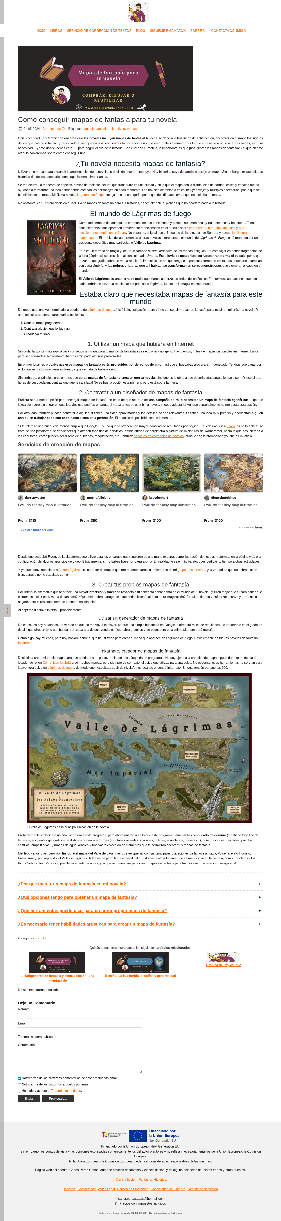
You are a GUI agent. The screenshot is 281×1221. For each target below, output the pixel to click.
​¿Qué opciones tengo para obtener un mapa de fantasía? (77, 897)
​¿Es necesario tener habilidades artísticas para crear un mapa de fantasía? (96, 924)
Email (22, 1023)
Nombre (24, 1009)
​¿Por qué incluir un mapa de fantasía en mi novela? (72, 883)
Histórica (160, 1179)
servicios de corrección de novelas (159, 436)
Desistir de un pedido (203, 1189)
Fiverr (231, 426)
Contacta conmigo (228, 30)
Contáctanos (86, 1189)
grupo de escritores (191, 570)
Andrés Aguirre (69, 570)
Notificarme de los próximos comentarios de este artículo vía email (69, 1078)
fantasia (89, 129)
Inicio (41, 30)
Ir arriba (69, 1189)
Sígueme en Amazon (168, 30)
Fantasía (145, 1179)
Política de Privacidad (132, 1189)
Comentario (26, 1045)
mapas (132, 129)
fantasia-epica (106, 129)
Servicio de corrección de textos (99, 30)
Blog (140, 30)
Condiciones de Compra (168, 1189)
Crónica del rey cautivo (223, 965)
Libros (56, 30)
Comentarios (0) (54, 129)
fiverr (121, 129)
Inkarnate (24, 643)
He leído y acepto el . (52, 1090)
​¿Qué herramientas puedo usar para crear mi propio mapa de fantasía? (92, 910)
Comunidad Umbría (57, 662)
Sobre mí (198, 30)
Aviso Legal (106, 1189)
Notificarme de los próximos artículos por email (55, 1084)
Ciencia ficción (125, 1179)
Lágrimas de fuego (90, 195)
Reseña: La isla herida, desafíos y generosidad (140, 976)
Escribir (41, 938)
